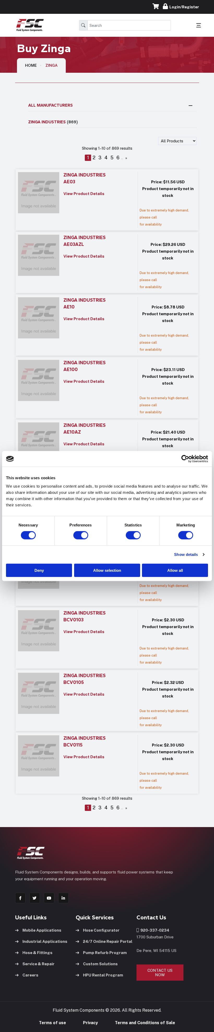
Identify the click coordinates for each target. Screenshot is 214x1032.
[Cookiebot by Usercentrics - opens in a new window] (185, 459)
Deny (39, 570)
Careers (30, 975)
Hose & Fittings (37, 952)
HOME (31, 65)
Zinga (51, 65)
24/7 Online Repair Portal (107, 941)
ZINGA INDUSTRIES (53, 121)
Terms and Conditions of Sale (145, 1022)
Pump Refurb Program (105, 952)
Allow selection (107, 570)
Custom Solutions (100, 964)
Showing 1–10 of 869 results (107, 148)
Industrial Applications (44, 941)
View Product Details (83, 193)
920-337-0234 (154, 930)
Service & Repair (38, 964)
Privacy (90, 1022)
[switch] (75, 535)
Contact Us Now (160, 972)
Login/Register (183, 7)
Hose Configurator (101, 930)
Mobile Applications (41, 930)
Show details (186, 554)
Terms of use (52, 1022)
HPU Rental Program (103, 975)
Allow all (175, 570)
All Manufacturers (50, 105)
